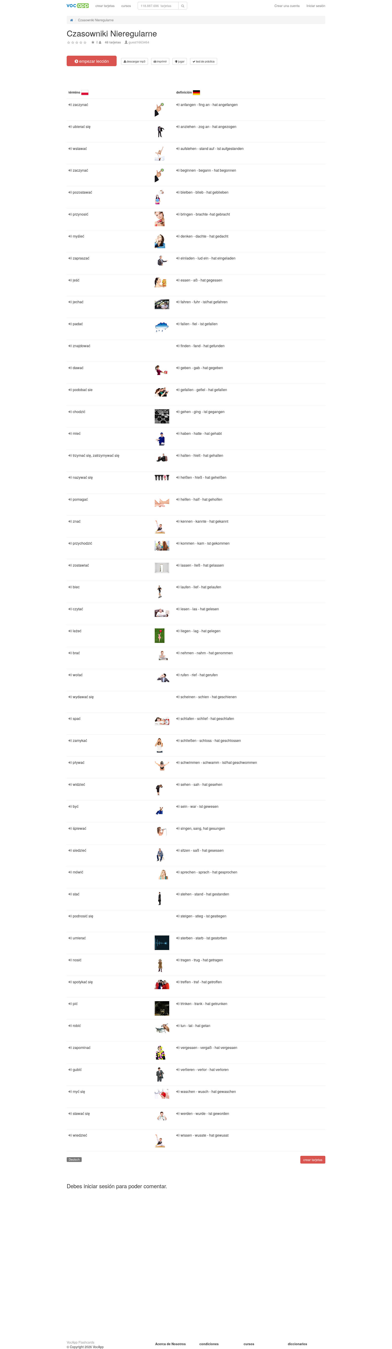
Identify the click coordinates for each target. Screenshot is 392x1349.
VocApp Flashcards (80, 1342)
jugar (180, 61)
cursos (126, 5)
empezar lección (93, 61)
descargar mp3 (135, 61)
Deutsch (74, 1159)
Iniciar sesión (315, 5)
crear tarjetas (105, 5)
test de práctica (205, 61)
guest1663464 (139, 42)
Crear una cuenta (287, 5)
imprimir (161, 61)
